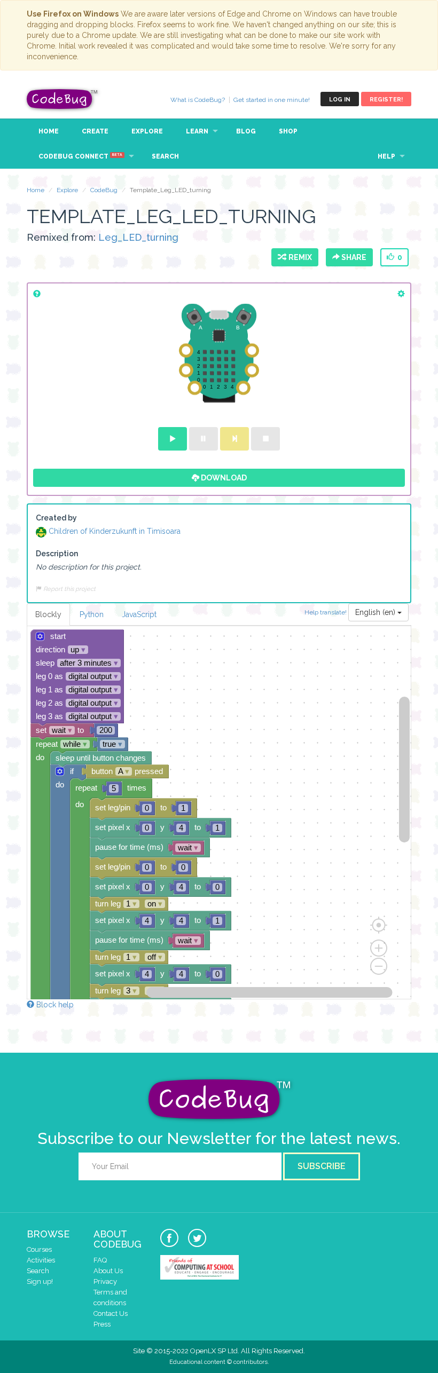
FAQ (100, 1260)
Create (95, 131)
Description (57, 553)
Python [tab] (92, 614)
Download (223, 478)
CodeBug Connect (80, 156)
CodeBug (62, 99)
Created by (56, 518)
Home (48, 131)
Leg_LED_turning (138, 237)
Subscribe (322, 1166)
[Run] (172, 439)
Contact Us (110, 1313)
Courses (39, 1249)
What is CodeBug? (197, 100)
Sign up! (40, 1281)
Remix (298, 257)
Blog (246, 131)
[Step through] (234, 439)
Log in (339, 99)
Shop (288, 131)
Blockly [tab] (48, 614)
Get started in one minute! (271, 100)
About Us (108, 1271)
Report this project (69, 589)
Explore (147, 131)
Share (353, 257)
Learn (197, 131)
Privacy (105, 1281)
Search (165, 156)
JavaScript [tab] (139, 614)
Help (386, 156)
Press (102, 1324)
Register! (386, 99)
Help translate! (326, 612)
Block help (54, 1004)
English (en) (376, 612)
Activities (41, 1260)
